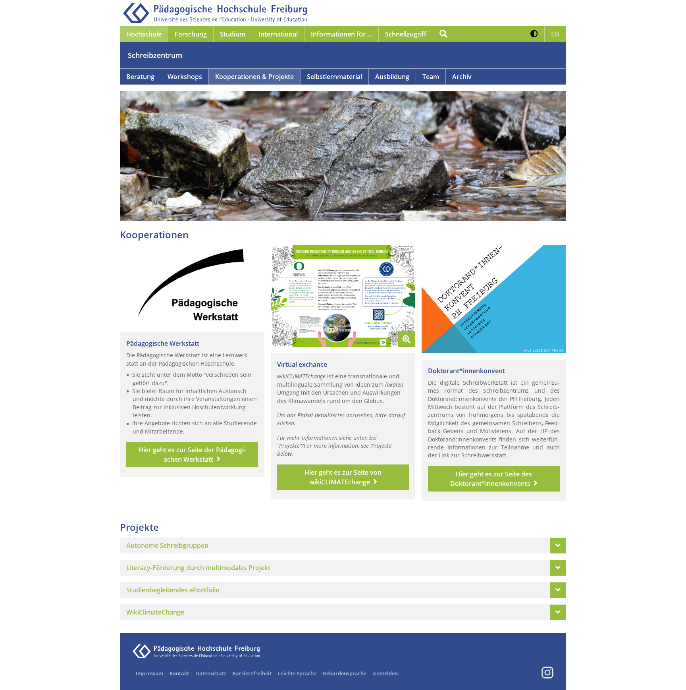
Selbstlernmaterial (334, 76)
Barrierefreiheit (252, 673)
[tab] (343, 545)
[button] (534, 34)
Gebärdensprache (344, 673)
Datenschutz (210, 673)
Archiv (462, 76)
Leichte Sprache (297, 673)
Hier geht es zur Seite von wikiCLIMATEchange (343, 477)
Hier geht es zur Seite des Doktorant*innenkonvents (491, 479)
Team (430, 76)
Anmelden (385, 673)
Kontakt (179, 673)
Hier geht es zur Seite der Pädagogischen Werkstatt (192, 454)
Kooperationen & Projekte (254, 76)
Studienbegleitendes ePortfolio (173, 590)
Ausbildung (392, 76)
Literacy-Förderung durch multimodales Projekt (198, 567)
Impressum (149, 673)
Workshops (185, 76)
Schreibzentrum (155, 55)
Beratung (140, 76)
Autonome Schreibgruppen (167, 545)
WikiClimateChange (155, 612)
